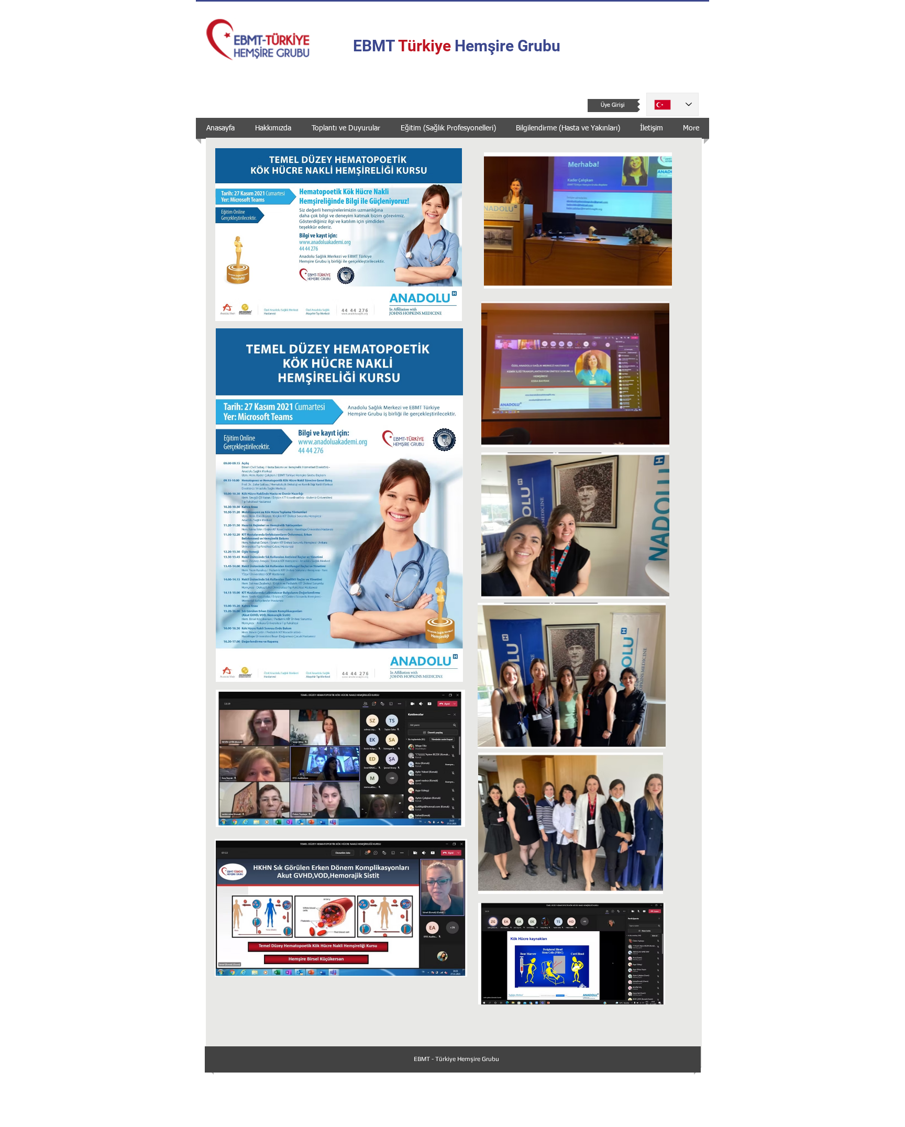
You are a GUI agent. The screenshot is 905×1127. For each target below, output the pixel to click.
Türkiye (424, 46)
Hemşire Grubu (505, 46)
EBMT (375, 46)
